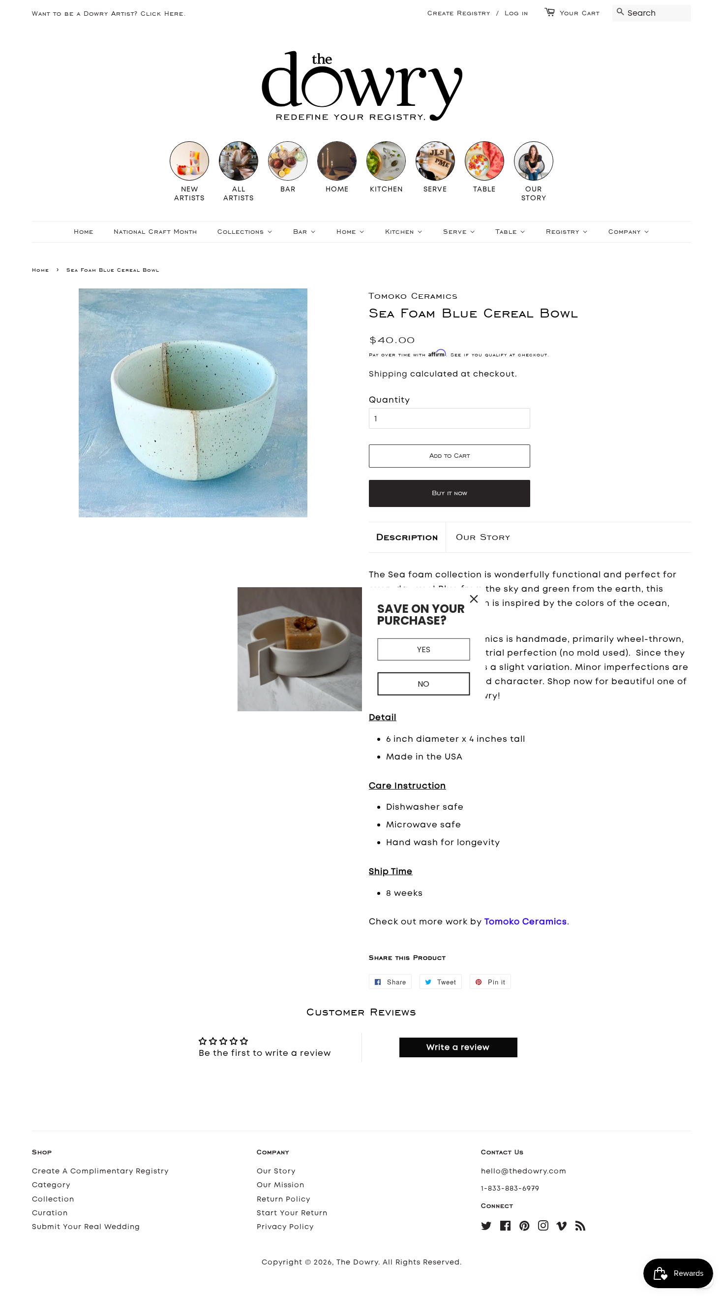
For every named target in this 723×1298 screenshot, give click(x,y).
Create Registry (458, 13)
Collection (53, 1199)
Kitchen (401, 231)
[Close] (474, 598)
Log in (516, 13)
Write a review (458, 1047)
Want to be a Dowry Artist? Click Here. (109, 13)
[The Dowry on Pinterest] (524, 1228)
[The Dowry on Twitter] (486, 1228)
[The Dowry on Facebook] (506, 1228)
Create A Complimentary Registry (100, 1171)
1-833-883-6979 (510, 1188)
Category (51, 1185)
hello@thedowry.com (524, 1171)
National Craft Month (155, 231)
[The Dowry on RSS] (580, 1228)
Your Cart (580, 13)
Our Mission (280, 1185)
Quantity (389, 399)
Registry (564, 231)
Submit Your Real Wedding (86, 1227)
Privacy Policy (285, 1227)
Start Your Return (292, 1213)
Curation (50, 1213)
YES (423, 649)
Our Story (483, 536)
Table (508, 231)
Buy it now (449, 493)
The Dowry (357, 1262)
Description (407, 536)
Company (626, 231)
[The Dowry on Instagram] (543, 1228)
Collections (242, 231)
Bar (301, 231)
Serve (456, 231)
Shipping (388, 374)
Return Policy (283, 1199)
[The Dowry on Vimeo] (562, 1228)
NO (423, 684)
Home (83, 231)
